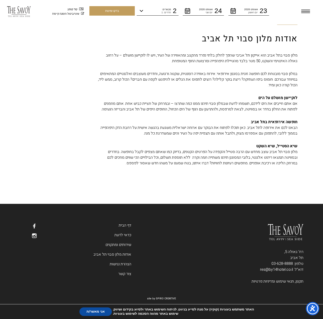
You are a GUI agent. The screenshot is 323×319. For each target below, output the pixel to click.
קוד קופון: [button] (72, 9)
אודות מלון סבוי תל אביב (112, 254)
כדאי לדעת (122, 235)
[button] (248, 11)
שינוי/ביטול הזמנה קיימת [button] (65, 13)
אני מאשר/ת (96, 311)
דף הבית (125, 225)
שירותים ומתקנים (118, 245)
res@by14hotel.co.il (276, 269)
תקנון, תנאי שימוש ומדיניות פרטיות (277, 281)
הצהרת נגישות (120, 264)
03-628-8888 (282, 264)
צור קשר (124, 274)
